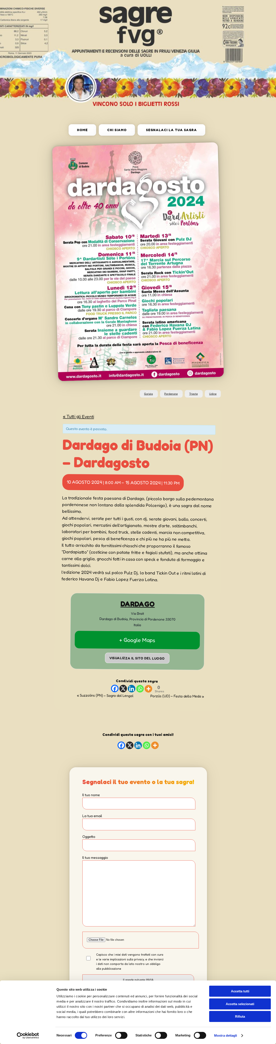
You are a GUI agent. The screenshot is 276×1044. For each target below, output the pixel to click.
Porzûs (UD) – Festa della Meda (177, 696)
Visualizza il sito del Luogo (137, 658)
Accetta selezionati (240, 1004)
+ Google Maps (137, 640)
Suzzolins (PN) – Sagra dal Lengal (105, 695)
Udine (212, 393)
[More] (148, 689)
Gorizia (148, 393)
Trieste (193, 393)
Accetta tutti (240, 991)
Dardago (137, 604)
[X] (123, 688)
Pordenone (171, 393)
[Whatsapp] (140, 689)
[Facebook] (114, 688)
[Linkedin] (131, 688)
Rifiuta (240, 1016)
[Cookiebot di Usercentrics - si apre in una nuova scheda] (28, 1035)
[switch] (121, 1035)
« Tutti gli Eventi (78, 416)
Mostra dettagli (225, 1035)
